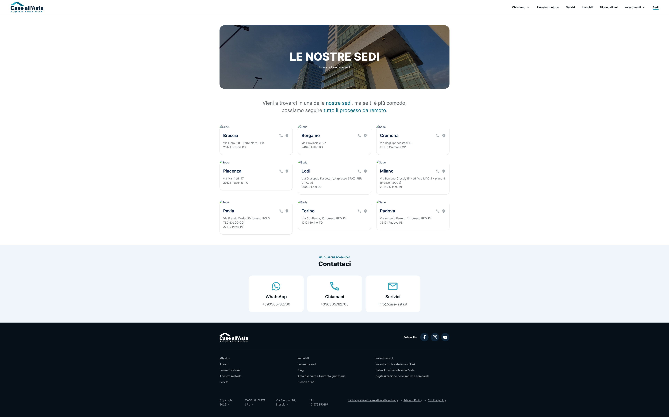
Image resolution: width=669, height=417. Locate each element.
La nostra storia (230, 370)
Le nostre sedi (307, 364)
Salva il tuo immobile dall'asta (395, 370)
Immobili (303, 358)
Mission (225, 358)
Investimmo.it (385, 358)
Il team (224, 364)
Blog (301, 370)
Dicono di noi (306, 382)
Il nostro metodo (230, 376)
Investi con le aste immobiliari (395, 364)
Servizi (224, 382)
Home (323, 67)
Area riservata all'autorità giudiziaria (321, 376)
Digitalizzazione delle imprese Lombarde (402, 376)
